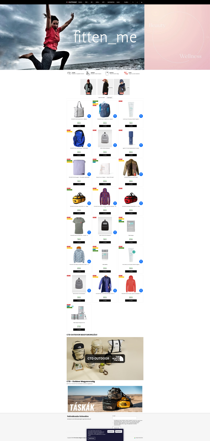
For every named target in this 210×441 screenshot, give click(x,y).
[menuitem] (80, 2)
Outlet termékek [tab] (101, 97)
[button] (16, 37)
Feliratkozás (116, 428)
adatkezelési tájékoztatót (134, 422)
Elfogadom (118, 431)
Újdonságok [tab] (109, 97)
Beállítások (91, 438)
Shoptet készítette (139, 437)
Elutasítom (110, 431)
